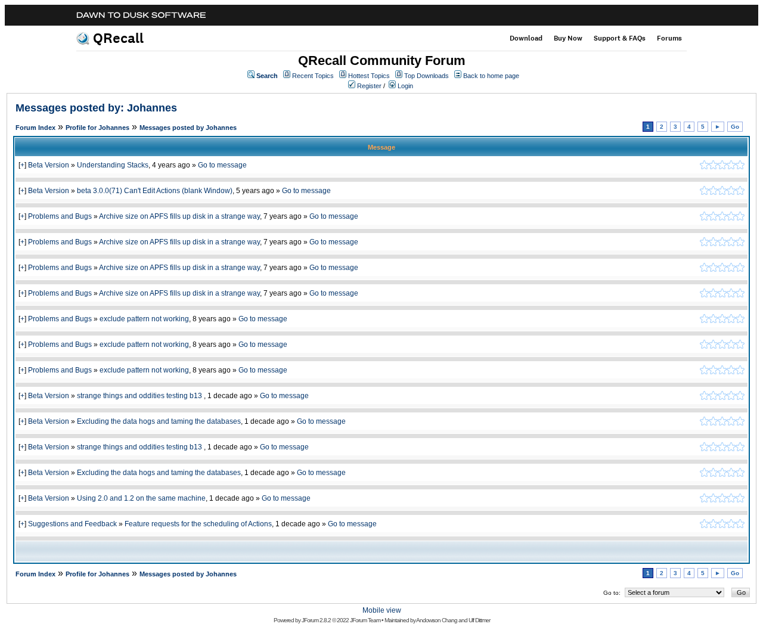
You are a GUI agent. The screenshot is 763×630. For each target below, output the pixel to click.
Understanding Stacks (112, 165)
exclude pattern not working (144, 319)
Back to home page (491, 75)
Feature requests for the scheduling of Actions (198, 524)
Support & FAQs (620, 38)
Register (369, 85)
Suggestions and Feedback (72, 524)
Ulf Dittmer (479, 620)
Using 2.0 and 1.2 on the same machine (141, 498)
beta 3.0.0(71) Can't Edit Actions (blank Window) (154, 191)
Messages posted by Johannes (188, 127)
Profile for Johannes (97, 127)
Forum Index (35, 127)
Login (405, 85)
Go (735, 126)
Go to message (222, 165)
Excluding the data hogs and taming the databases (159, 421)
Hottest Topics (369, 75)
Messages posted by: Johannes (96, 108)
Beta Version (48, 165)
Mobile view (381, 610)
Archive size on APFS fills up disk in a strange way (179, 216)
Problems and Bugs (60, 216)
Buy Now (568, 38)
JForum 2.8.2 (316, 620)
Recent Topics (313, 75)
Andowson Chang (436, 620)
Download (526, 38)
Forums (669, 38)
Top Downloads (426, 75)
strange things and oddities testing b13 (140, 396)
